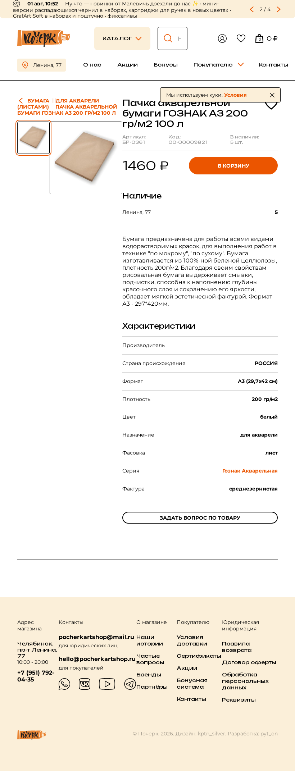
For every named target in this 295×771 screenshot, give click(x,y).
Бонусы (166, 64)
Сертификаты (199, 656)
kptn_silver (211, 733)
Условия (235, 95)
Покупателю (213, 64)
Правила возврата (236, 646)
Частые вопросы (150, 659)
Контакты (273, 64)
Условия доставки (192, 640)
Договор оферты (249, 662)
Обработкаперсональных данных (245, 680)
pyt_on (269, 733)
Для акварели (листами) (58, 103)
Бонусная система (192, 683)
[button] (251, 9)
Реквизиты (239, 700)
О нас (92, 64)
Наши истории (149, 640)
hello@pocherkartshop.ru (97, 659)
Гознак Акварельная (250, 470)
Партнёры (152, 687)
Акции (127, 64)
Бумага (38, 100)
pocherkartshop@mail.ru (96, 637)
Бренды (148, 674)
